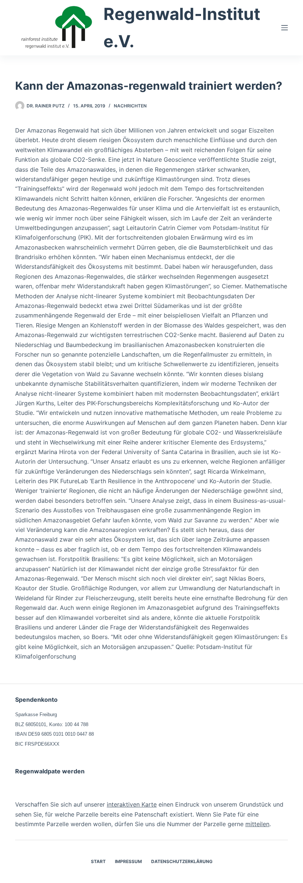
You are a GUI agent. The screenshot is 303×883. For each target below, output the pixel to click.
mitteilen (257, 824)
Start (98, 861)
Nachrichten (130, 106)
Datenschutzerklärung (181, 861)
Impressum (128, 861)
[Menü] (284, 27)
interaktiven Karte (132, 804)
